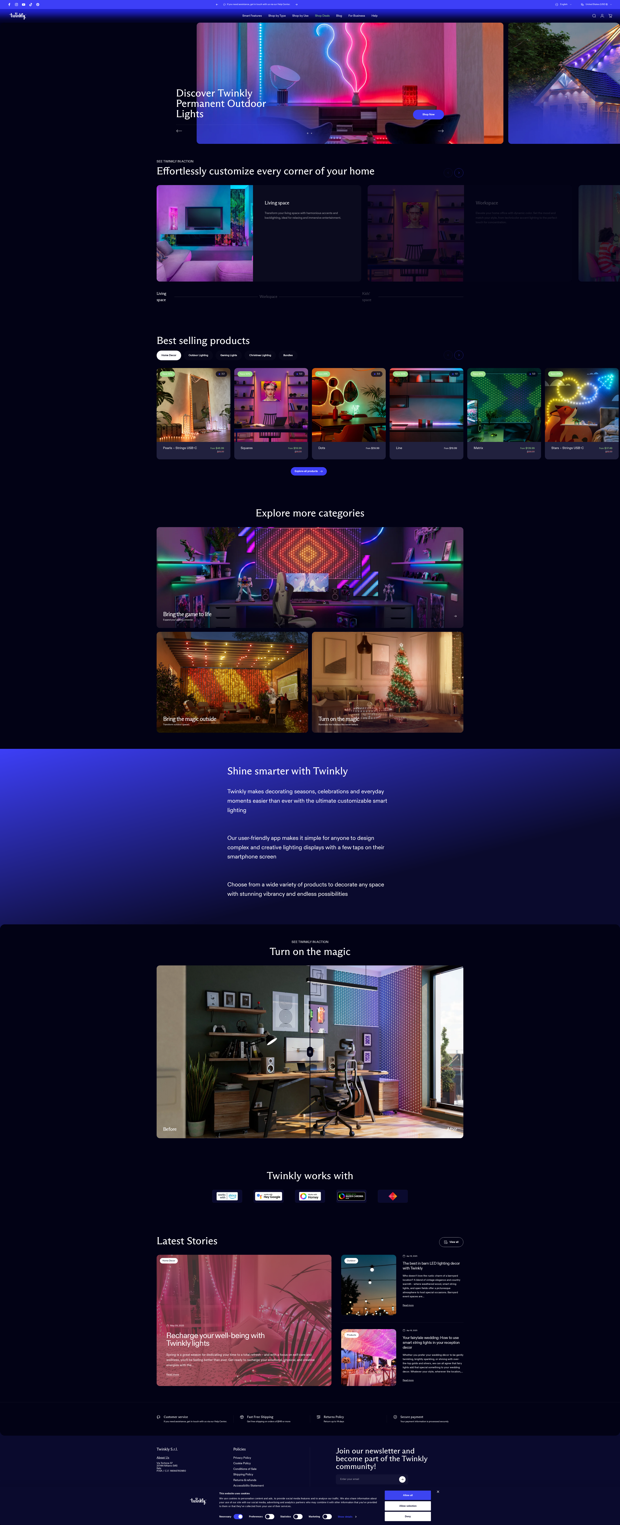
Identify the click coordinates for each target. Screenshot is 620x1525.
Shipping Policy (243, 1475)
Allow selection (408, 1505)
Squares (247, 449)
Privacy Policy (242, 1459)
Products (351, 1336)
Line (399, 449)
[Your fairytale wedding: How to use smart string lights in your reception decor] (368, 1358)
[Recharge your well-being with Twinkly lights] (244, 1321)
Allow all (408, 1495)
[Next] (296, 4)
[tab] (169, 357)
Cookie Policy (242, 1464)
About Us (163, 1458)
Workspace (268, 299)
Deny (408, 1516)
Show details (345, 1516)
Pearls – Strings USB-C (180, 449)
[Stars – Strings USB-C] (582, 406)
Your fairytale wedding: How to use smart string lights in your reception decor (431, 1344)
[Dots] (349, 406)
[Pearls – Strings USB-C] (193, 406)
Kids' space (367, 298)
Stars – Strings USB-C (567, 449)
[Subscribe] (402, 1480)
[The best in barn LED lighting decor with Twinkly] (368, 1286)
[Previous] (217, 4)
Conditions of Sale (245, 1470)
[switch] (269, 1516)
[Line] (426, 406)
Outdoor (351, 1262)
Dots (321, 449)
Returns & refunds (244, 1481)
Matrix (478, 449)
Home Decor (168, 1262)
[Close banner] (438, 1492)
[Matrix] (504, 406)
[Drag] (310, 1053)
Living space (161, 298)
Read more (172, 1376)
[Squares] (271, 406)
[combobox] (563, 4)
